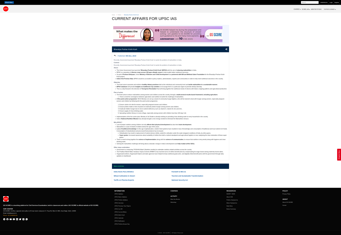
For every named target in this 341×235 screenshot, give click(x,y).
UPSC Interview (118, 203)
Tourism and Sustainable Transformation (187, 176)
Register (336, 2)
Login (331, 2)
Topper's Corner (329, 9)
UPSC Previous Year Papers (122, 206)
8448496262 (324, 2)
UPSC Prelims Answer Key (122, 224)
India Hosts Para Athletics (124, 172)
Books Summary (231, 209)
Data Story (230, 206)
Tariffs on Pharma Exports (124, 180)
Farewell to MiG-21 (179, 172)
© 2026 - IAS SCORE (164, 232)
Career (284, 205)
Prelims (119, 15)
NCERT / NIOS (231, 194)
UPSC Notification (119, 221)
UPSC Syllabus (118, 194)
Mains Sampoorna (232, 203)
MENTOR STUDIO (316, 9)
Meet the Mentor (175, 199)
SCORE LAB (305, 9)
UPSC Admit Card (119, 215)
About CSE (230, 197)
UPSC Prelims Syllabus (121, 200)
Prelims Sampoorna (232, 200)
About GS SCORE (287, 202)
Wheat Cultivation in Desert (124, 176)
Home (113, 15)
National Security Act (180, 180)
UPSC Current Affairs (120, 212)
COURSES (297, 9)
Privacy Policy (286, 194)
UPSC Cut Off (118, 209)
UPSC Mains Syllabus (120, 197)
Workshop (173, 202)
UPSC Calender (119, 218)
